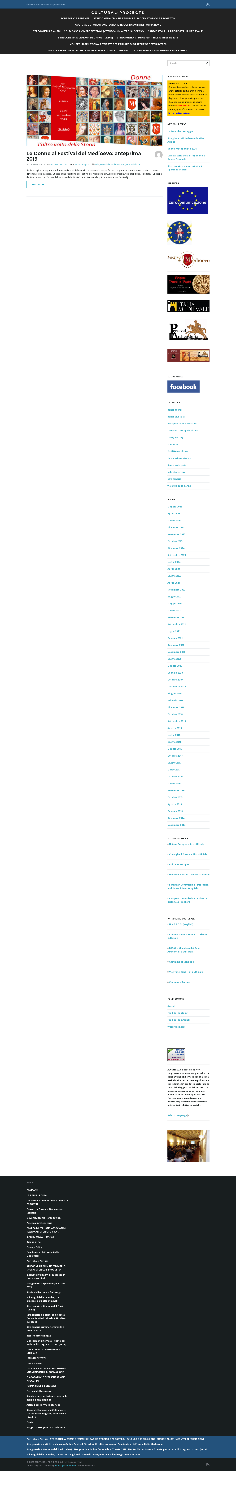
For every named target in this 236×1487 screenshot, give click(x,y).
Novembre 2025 (176, 534)
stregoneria (174, 478)
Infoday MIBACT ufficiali (40, 1236)
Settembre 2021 (176, 624)
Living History (175, 437)
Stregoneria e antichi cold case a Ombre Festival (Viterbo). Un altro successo (88, 31)
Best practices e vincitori (182, 423)
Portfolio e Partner (75, 18)
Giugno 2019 (174, 693)
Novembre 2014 (176, 824)
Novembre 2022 (176, 589)
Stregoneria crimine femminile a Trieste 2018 (147, 37)
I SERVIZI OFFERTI (36, 1358)
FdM (97, 164)
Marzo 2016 (173, 783)
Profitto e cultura (177, 451)
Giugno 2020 (174, 658)
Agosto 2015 (174, 804)
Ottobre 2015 (175, 797)
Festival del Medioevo (110, 164)
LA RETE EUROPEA (36, 1195)
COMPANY (32, 1190)
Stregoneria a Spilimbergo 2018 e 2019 (160, 50)
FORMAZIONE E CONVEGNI (41, 1385)
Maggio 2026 (174, 506)
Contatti (31, 1422)
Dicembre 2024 (175, 548)
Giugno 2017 (174, 762)
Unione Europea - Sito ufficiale (186, 844)
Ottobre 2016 (175, 776)
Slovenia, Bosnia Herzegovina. (43, 1217)
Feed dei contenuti (178, 1012)
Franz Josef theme (66, 1465)
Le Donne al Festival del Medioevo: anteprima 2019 (83, 156)
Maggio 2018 (174, 748)
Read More (37, 184)
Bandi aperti (174, 409)
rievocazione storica (179, 458)
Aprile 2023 (173, 582)
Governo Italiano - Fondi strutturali (189, 874)
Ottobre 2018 (175, 714)
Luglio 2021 (173, 631)
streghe (124, 164)
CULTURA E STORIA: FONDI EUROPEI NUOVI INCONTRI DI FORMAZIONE (118, 24)
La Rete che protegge (180, 131)
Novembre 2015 (176, 790)
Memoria (172, 444)
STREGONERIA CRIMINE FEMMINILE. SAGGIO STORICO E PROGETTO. (134, 18)
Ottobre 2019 (175, 679)
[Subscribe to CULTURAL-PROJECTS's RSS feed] (208, 4)
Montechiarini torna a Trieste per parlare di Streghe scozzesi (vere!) (118, 44)
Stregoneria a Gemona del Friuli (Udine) (85, 37)
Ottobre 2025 (175, 541)
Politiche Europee (179, 864)
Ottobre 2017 (175, 755)
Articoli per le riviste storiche (43, 1404)
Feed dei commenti (178, 1019)
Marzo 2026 (173, 520)
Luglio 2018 (173, 734)
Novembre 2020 (176, 651)
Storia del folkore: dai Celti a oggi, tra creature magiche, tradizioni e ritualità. (46, 1413)
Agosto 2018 (174, 728)
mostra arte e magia (38, 1335)
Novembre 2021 (176, 617)
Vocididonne (134, 164)
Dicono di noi (33, 1241)
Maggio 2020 (174, 665)
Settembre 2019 (176, 686)
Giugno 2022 (174, 596)
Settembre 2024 (176, 555)
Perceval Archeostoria (39, 1222)
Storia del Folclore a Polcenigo (43, 1292)
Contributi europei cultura (182, 430)
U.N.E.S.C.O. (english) (181, 924)
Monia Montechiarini (59, 164)
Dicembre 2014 (175, 818)
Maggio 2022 (174, 603)
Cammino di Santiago (181, 961)
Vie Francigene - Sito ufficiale (186, 971)
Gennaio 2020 (175, 672)
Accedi (171, 1006)
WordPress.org (176, 1026)
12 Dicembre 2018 (36, 164)
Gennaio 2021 (175, 638)
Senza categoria (82, 164)
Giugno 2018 (174, 741)
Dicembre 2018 (175, 707)
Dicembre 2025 (175, 527)
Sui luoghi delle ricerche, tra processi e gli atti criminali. (89, 50)
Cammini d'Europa (179, 982)
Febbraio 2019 (175, 700)
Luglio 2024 (173, 561)
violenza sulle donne (179, 485)
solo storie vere (176, 472)
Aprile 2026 (173, 513)
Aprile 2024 (173, 568)
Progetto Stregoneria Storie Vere (45, 1427)
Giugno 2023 (174, 575)
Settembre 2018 (176, 721)
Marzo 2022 (173, 610)
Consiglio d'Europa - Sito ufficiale (188, 854)
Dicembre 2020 (175, 645)
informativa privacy (179, 113)
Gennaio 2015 (175, 811)
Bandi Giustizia (176, 416)
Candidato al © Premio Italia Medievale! (175, 31)
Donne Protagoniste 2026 (182, 148)
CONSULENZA (34, 1363)
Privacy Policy (34, 1247)
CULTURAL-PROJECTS (118, 12)
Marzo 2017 (173, 769)
